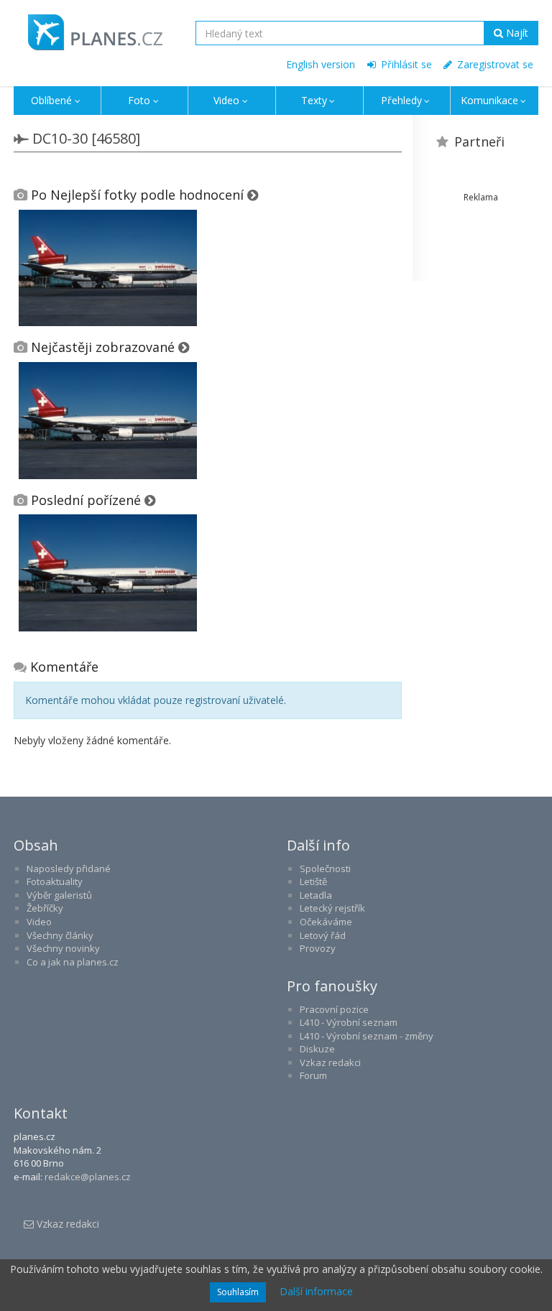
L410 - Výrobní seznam (348, 1022)
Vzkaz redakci (330, 1062)
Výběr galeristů (59, 895)
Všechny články (60, 935)
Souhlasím (238, 1292)
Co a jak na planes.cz (73, 961)
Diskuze (317, 1048)
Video (226, 100)
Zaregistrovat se (493, 64)
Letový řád (323, 935)
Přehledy (401, 100)
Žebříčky (45, 908)
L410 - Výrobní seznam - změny (366, 1035)
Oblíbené (51, 100)
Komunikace (489, 100)
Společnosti (325, 868)
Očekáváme (326, 921)
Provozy (318, 948)
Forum (313, 1075)
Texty (314, 100)
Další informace (316, 1291)
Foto (139, 100)
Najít (515, 33)
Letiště (313, 881)
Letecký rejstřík (332, 908)
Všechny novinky (63, 948)
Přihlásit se (405, 64)
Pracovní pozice (334, 1009)
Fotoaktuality (55, 881)
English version (320, 64)
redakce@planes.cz (88, 1176)
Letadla (316, 895)
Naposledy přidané (69, 868)
